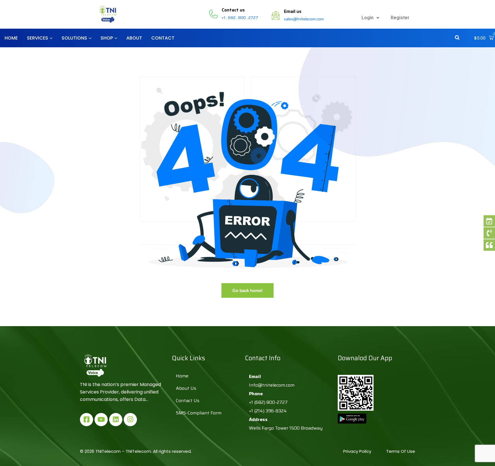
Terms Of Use (400, 451)
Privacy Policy (357, 451)
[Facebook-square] (86, 419)
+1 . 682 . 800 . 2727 (240, 17)
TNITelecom (138, 451)
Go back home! (247, 290)
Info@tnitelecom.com (271, 385)
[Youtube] (101, 419)
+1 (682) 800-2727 (268, 402)
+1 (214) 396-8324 (268, 410)
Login (368, 17)
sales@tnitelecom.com (304, 19)
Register (400, 17)
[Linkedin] (115, 419)
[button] (484, 38)
